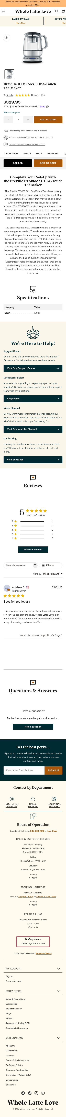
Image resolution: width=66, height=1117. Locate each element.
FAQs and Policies (14, 1065)
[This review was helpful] (52, 635)
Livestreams (12, 1080)
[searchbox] (18, 565)
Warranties (11, 1004)
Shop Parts (13, 398)
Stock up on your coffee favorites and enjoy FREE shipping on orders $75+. (33, 3)
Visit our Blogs (15, 459)
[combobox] (47, 573)
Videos (9, 1018)
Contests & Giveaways (17, 1028)
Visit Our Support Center (21, 368)
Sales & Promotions (15, 999)
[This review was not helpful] (59, 635)
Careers (10, 1055)
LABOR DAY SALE (20, 19)
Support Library (25, 896)
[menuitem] (34, 976)
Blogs (8, 1013)
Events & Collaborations (17, 1060)
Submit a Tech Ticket (46, 896)
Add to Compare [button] (12, 112)
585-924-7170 (37, 831)
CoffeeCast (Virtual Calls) (18, 1075)
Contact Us (11, 1050)
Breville (9, 95)
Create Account (13, 981)
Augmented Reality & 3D (18, 1023)
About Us (10, 1046)
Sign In (9, 976)
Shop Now (20, 23)
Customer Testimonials (17, 1070)
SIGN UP (53, 770)
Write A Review (33, 549)
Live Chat (52, 831)
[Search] (57, 11)
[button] (3, 11)
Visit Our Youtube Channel (22, 429)
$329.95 (18, 163)
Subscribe (11, 1084)
